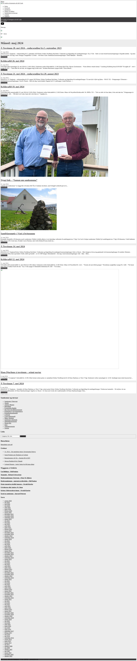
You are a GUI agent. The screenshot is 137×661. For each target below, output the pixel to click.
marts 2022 (7, 588)
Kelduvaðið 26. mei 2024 (12, 61)
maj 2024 (7, 544)
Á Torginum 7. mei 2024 (12, 383)
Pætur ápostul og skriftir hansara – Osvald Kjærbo (17, 484)
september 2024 (9, 537)
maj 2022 (7, 584)
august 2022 (8, 579)
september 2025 (9, 517)
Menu (2, 1)
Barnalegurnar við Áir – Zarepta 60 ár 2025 (17, 458)
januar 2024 (7, 551)
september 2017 (9, 631)
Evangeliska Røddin (10, 408)
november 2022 (9, 574)
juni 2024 (7, 542)
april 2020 (7, 624)
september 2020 (9, 618)
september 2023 (9, 557)
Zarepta (6, 428)
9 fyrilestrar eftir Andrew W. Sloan (12, 487)
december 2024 (9, 532)
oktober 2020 (8, 616)
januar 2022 (7, 591)
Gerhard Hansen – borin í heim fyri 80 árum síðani (19, 464)
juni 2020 (7, 623)
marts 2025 (7, 527)
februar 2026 (8, 511)
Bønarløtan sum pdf (6, 444)
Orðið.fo (7, 16)
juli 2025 (7, 521)
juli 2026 (7, 502)
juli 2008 (7, 648)
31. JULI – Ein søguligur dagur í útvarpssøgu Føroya (20, 452)
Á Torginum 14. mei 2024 (13, 246)
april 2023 (7, 566)
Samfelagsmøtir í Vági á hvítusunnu (18, 233)
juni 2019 (7, 628)
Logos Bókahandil (9, 416)
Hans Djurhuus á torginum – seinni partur (21, 372)
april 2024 (7, 546)
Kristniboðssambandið (11, 413)
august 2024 (8, 539)
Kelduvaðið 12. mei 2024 (12, 259)
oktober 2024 (8, 536)
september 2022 (9, 577)
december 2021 (9, 593)
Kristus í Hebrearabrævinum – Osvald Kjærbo (15, 490)
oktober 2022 (8, 576)
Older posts (4, 394)
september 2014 (9, 638)
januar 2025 (7, 531)
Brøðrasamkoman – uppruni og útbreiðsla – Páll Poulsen (19, 481)
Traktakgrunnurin (9, 426)
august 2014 (8, 639)
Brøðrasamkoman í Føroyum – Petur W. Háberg (16, 478)
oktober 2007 (8, 649)
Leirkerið (7, 415)
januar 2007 (7, 653)
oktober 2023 (8, 556)
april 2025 (7, 526)
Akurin (6, 403)
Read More (4, 57)
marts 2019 (7, 629)
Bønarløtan (7, 406)
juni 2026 (7, 504)
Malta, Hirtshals (9, 418)
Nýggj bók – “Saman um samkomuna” (19, 180)
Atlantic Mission (9, 405)
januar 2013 (7, 643)
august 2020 (8, 619)
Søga (5, 425)
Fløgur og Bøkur (9, 11)
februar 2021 (8, 609)
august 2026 (8, 501)
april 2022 (7, 586)
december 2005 (9, 654)
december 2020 (9, 613)
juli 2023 (7, 561)
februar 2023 (8, 569)
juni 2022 (7, 582)
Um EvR (7, 8)
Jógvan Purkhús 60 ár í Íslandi (13, 461)
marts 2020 (7, 626)
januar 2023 (7, 571)
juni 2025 (7, 522)
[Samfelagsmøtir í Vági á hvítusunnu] (29, 229)
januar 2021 (7, 611)
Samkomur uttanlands (10, 420)
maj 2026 (7, 506)
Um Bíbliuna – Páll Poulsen (9, 471)
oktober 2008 (8, 646)
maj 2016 (7, 636)
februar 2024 (8, 549)
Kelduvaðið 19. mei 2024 (12, 86)
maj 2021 (7, 604)
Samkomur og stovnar (10, 13)
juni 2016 (7, 634)
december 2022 (9, 572)
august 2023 (8, 559)
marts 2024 (7, 547)
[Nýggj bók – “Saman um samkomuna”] (54, 176)
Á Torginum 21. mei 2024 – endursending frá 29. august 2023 (30, 74)
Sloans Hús (7, 423)
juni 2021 (7, 603)
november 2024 (9, 534)
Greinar (6, 15)
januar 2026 (7, 512)
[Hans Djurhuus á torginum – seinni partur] (60, 368)
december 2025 (9, 514)
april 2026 (7, 507)
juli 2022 (7, 581)
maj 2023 (7, 564)
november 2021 (9, 594)
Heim (6, 6)
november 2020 (9, 614)
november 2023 (9, 554)
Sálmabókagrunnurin (10, 421)
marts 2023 (7, 567)
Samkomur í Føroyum (10, 401)
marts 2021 (7, 608)
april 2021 (7, 606)
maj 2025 (7, 524)
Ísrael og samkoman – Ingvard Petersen (13, 493)
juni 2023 (7, 562)
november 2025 (9, 516)
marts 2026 (7, 509)
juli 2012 (7, 644)
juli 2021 (7, 601)
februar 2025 (8, 529)
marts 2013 (7, 641)
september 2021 (9, 598)
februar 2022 (8, 589)
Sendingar (7, 9)
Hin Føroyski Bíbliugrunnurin (13, 410)
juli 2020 (7, 621)
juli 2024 (7, 541)
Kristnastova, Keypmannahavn (13, 411)
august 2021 (8, 599)
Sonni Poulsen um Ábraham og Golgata (16, 455)
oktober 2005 (8, 656)
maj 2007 (7, 651)
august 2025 (8, 519)
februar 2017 (8, 633)
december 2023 (9, 552)
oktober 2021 (8, 596)
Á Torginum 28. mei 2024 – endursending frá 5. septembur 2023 (31, 48)
